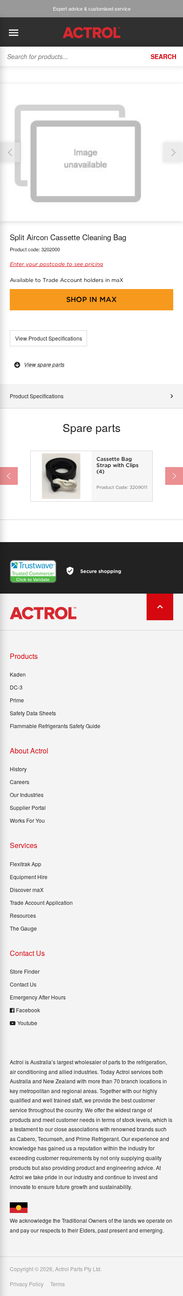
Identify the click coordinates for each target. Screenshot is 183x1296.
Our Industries (27, 794)
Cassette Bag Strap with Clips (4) (117, 465)
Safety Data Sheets (33, 713)
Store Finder (25, 971)
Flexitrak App (25, 864)
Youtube (27, 1022)
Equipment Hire (29, 876)
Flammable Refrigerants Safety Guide (55, 725)
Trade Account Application (41, 902)
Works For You (27, 820)
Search (163, 56)
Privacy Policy (27, 1284)
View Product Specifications (48, 338)
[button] (173, 152)
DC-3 (16, 687)
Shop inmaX (91, 299)
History (18, 769)
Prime (17, 700)
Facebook (28, 1010)
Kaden (18, 674)
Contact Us (23, 984)
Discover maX (27, 889)
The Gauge (23, 928)
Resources (23, 915)
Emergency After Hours (38, 997)
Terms (57, 1284)
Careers (19, 781)
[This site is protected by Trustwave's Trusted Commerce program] (33, 571)
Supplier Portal (28, 807)
